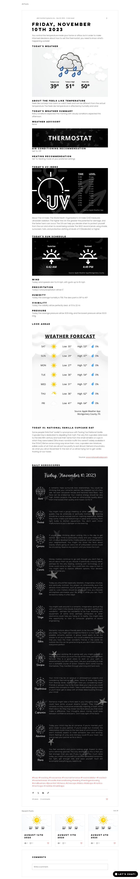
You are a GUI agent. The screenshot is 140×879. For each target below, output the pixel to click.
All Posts (25, 4)
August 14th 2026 (33, 836)
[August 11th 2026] (70, 823)
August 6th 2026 (100, 836)
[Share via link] (48, 793)
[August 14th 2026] (37, 823)
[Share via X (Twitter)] (38, 793)
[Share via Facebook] (33, 793)
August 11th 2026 (67, 836)
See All (115, 811)
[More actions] (106, 18)
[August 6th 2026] (103, 823)
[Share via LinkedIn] (43, 793)
